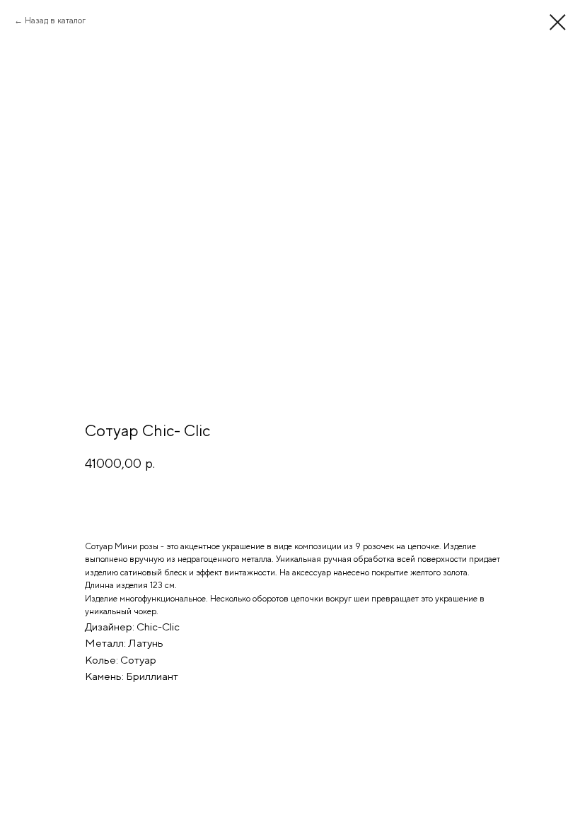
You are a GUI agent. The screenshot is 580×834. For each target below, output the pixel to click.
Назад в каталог (55, 20)
